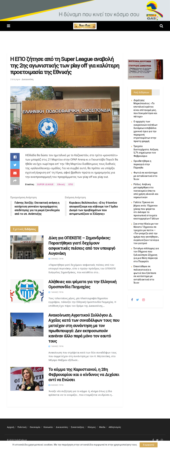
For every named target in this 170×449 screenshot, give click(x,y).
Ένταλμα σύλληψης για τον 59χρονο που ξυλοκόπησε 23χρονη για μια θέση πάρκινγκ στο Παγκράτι (146, 255)
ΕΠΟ (71, 184)
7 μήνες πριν (56, 292)
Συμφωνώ (148, 445)
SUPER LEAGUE (45, 184)
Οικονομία (35, 427)
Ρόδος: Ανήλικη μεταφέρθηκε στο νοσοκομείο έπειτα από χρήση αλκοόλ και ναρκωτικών (145, 191)
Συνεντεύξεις (77, 427)
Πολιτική (21, 427)
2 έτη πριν (15, 79)
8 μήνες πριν (56, 385)
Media (102, 427)
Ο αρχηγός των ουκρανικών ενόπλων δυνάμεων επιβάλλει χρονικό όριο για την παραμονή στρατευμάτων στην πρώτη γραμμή (145, 131)
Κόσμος (92, 427)
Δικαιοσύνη (27, 79)
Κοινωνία (48, 427)
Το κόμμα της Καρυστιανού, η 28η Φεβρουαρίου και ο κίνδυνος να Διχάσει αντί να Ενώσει (83, 374)
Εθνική (61, 184)
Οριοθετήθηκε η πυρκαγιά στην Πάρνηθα (142, 164)
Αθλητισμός (115, 427)
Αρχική (10, 427)
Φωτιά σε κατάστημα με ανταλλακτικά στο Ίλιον (145, 175)
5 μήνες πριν (56, 259)
